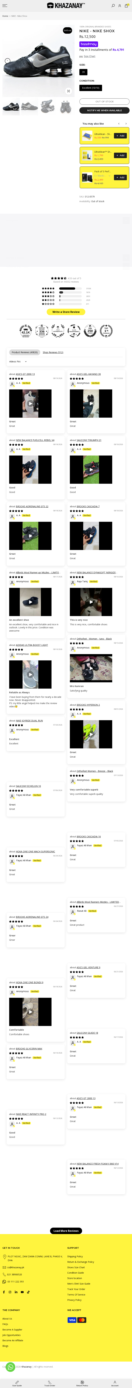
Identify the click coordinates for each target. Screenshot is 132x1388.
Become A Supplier (12, 1329)
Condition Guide (75, 1272)
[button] (48, 288)
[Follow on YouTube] (22, 1292)
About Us (7, 1318)
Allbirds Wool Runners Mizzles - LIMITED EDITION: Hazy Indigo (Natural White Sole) (94, 903)
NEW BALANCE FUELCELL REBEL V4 (35, 440)
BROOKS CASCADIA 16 (89, 836)
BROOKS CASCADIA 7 (88, 506)
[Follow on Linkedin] (16, 1292)
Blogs (5, 1345)
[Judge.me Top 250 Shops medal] (90, 330)
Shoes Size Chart (76, 1267)
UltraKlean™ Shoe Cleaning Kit (103, 151)
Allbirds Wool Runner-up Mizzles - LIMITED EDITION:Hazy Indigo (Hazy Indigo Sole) (35, 574)
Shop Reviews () (53, 352)
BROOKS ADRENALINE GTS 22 (32, 506)
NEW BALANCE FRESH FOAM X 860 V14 (97, 1163)
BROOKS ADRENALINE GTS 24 (32, 916)
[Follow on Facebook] (3, 1292)
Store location (74, 1278)
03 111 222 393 (16, 1281)
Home (5, 16)
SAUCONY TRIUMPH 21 (89, 440)
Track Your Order (76, 1289)
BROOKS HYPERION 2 (88, 704)
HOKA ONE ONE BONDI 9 (29, 982)
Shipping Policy (75, 1256)
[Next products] (126, 123)
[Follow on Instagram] (10, 1292)
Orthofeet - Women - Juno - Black (94, 638)
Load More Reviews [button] (66, 1231)
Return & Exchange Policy (80, 1261)
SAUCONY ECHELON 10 (28, 786)
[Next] (69, 61)
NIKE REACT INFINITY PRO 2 (31, 1114)
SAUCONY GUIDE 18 (87, 1032)
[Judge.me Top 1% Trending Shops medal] (106, 330)
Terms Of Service (76, 1294)
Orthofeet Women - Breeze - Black (95, 771)
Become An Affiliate (12, 1340)
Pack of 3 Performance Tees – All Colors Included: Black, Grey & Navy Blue (103, 171)
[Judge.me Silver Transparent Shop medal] (74, 330)
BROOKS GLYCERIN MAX (29, 1048)
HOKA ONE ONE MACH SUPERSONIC (35, 851)
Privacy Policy (74, 1299)
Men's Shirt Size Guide (78, 1283)
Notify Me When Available (104, 110)
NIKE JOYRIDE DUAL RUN (29, 720)
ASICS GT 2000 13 (25, 374)
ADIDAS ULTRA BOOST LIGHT (32, 645)
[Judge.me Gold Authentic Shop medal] (58, 330)
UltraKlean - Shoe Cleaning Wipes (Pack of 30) (103, 134)
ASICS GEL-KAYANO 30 (89, 374)
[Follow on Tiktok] (28, 1292)
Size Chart (89, 56)
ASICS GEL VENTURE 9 (88, 967)
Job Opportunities (11, 1335)
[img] (66, 278)
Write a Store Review (66, 312)
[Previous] (7, 61)
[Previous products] (119, 123)
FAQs (5, 1324)
